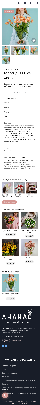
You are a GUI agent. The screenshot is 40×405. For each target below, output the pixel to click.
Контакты (5, 377)
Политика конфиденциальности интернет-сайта (19, 394)
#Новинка (8, 151)
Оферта (5, 384)
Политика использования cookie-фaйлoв (18, 380)
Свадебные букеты (9, 366)
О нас (4, 369)
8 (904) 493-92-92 (12, 340)
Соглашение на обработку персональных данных (19, 389)
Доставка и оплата (9, 373)
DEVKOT (25, 403)
